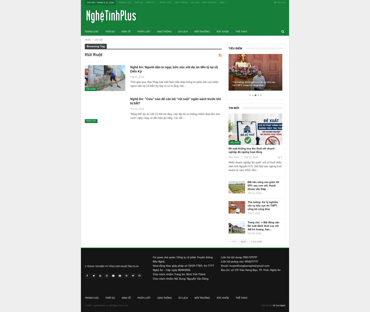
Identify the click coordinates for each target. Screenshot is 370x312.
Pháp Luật (165, 2)
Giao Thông (181, 2)
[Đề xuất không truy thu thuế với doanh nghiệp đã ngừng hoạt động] (255, 129)
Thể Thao (241, 31)
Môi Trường (209, 2)
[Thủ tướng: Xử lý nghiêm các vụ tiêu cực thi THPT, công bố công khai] (255, 72)
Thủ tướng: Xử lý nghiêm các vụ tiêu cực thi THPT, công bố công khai (254, 84)
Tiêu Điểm (91, 89)
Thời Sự (138, 2)
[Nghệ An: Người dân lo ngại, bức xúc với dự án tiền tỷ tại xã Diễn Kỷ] (105, 78)
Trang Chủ (125, 2)
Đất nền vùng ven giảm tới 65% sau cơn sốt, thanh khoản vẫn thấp (263, 186)
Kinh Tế (150, 2)
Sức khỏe (222, 31)
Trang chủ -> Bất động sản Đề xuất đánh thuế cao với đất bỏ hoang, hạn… (263, 226)
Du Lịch (195, 2)
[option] (255, 74)
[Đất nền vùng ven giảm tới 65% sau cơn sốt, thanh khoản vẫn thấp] (237, 187)
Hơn (222, 2)
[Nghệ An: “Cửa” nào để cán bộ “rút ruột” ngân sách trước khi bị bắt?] (105, 110)
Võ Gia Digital (279, 305)
